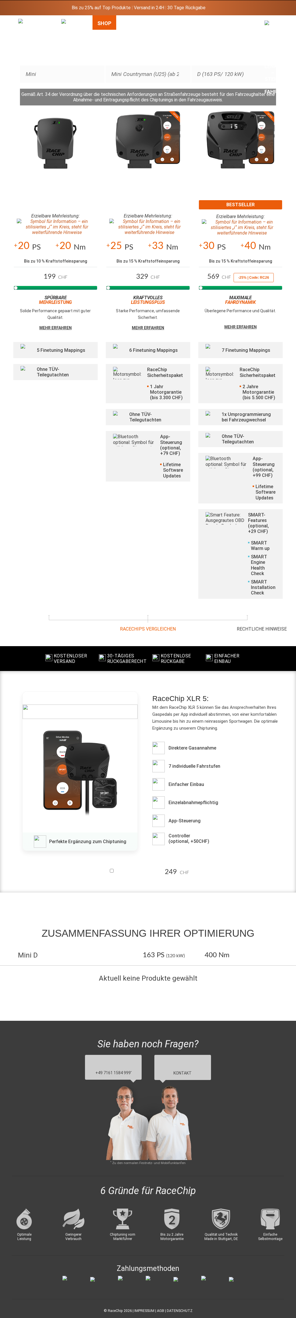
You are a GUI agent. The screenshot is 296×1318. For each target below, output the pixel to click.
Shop (104, 23)
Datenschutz (180, 1310)
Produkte (181, 23)
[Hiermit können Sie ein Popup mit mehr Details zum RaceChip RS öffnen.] (148, 146)
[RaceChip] (18, 18)
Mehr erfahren (55, 328)
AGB (160, 1310)
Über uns (244, 26)
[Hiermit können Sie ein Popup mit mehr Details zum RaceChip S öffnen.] (55, 146)
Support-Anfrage (216, 26)
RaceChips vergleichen (148, 629)
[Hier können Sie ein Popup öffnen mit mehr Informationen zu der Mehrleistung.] (55, 227)
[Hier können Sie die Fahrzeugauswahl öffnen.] (69, 67)
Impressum (144, 1310)
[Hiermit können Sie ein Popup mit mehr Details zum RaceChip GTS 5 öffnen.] (240, 146)
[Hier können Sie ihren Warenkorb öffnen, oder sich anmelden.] (272, 59)
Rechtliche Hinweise (262, 629)
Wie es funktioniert (139, 26)
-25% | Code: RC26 (253, 278)
